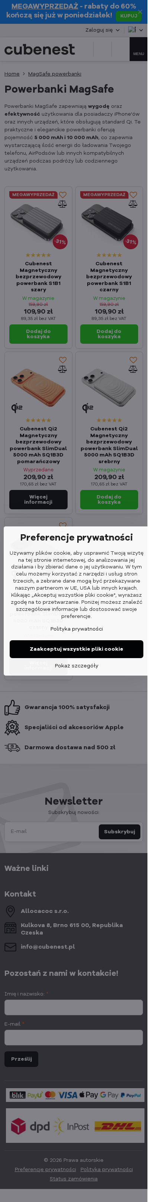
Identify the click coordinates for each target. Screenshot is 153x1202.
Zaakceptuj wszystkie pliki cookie (76, 649)
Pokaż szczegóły (76, 666)
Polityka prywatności (77, 629)
